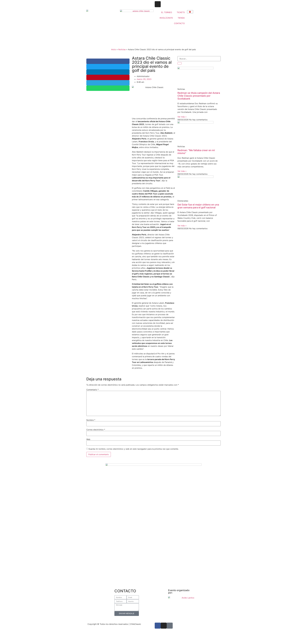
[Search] (179, 63)
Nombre (90, 420)
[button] (108, 61)
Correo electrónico (95, 430)
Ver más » (181, 117)
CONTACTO (179, 23)
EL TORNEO (166, 12)
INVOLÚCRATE (166, 18)
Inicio (113, 49)
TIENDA (181, 18)
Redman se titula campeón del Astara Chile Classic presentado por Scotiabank (198, 95)
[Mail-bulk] (170, 626)
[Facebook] (158, 626)
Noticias (122, 49)
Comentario (92, 390)
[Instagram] (158, 4)
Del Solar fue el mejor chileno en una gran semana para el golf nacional (198, 206)
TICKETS (181, 12)
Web (88, 439)
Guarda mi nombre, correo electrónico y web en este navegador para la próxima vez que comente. (134, 449)
